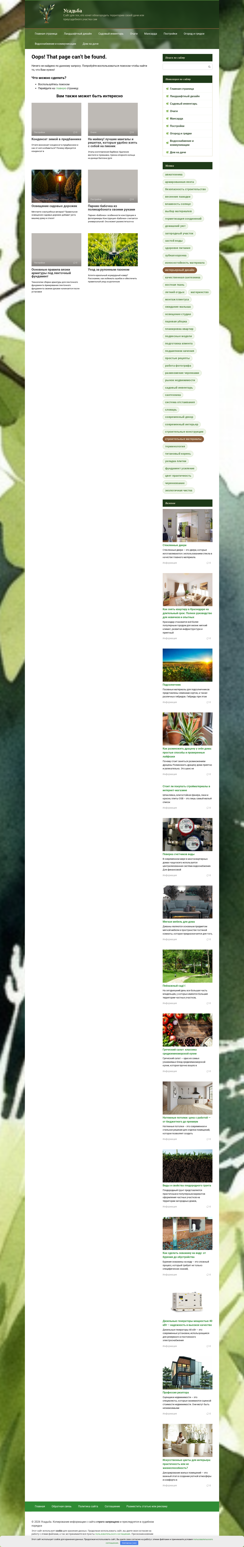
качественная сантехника (182, 277)
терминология (175, 446)
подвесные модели (178, 336)
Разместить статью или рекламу (146, 1506)
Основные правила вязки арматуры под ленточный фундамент (51, 273)
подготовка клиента (179, 343)
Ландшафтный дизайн (78, 33)
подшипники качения (179, 351)
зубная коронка (175, 255)
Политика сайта (88, 1506)
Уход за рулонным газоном (108, 269)
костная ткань (174, 284)
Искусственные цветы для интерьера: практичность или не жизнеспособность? (187, 1464)
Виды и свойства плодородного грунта (187, 1185)
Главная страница (46, 33)
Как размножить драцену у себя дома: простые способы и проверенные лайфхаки (187, 752)
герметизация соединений (183, 218)
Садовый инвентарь (110, 33)
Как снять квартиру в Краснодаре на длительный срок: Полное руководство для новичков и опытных (187, 613)
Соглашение (112, 1506)
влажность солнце (178, 204)
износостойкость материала (184, 262)
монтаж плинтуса (177, 299)
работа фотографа (178, 365)
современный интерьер (181, 424)
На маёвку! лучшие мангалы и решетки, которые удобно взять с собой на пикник (112, 142)
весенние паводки (177, 196)
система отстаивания (180, 402)
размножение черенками (182, 373)
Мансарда (150, 33)
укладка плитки (175, 461)
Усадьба (72, 10)
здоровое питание (177, 248)
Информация (170, 563)
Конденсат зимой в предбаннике (56, 139)
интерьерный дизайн (180, 270)
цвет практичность (178, 475)
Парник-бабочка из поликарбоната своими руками (111, 207)
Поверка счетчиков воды (179, 854)
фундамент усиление (180, 468)
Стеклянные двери (174, 545)
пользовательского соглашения (112, 1534)
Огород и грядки (194, 33)
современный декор (179, 417)
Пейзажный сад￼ (174, 985)
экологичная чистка (178, 490)
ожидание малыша (178, 306)
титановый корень (178, 453)
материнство (200, 292)
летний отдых (174, 292)
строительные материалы (183, 439)
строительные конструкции (184, 431)
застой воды (174, 240)
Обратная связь (62, 1506)
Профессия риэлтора (176, 1392)
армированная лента (179, 182)
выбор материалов (178, 211)
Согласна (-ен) (129, 1543)
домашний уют (175, 226)
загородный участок (179, 233)
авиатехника (174, 174)
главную (61, 88)
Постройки (170, 33)
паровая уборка (176, 321)
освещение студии (178, 314)
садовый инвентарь (179, 387)
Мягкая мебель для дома (179, 921)
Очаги (134, 33)
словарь (171, 409)
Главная (40, 1506)
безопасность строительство (185, 189)
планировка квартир (179, 329)
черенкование (175, 483)
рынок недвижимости (180, 380)
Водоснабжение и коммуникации (55, 43)
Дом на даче (90, 43)
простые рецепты (177, 358)
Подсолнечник (172, 684)
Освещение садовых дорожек (54, 206)
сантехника (173, 395)
